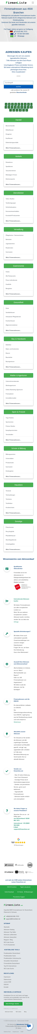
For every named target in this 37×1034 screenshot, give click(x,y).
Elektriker (8, 345)
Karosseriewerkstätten (12, 211)
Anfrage (16, 622)
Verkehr (18, 156)
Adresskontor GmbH (22, 1024)
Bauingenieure (10, 361)
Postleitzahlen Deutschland (12, 953)
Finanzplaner (10, 394)
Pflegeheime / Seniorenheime (14, 235)
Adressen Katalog (9, 929)
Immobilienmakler (11, 398)
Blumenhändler (10, 126)
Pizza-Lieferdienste (11, 280)
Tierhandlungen (10, 495)
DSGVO (6, 984)
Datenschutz (7, 979)
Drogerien (9, 134)
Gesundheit (18, 302)
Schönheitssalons (11, 207)
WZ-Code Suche (9, 942)
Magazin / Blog (8, 939)
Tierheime (9, 499)
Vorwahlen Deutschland (11, 961)
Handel (18, 120)
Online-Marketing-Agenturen (14, 389)
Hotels (7, 272)
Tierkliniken (9, 503)
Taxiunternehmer (11, 170)
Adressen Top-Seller (10, 932)
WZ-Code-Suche (9, 968)
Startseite (6, 927)
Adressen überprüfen (10, 937)
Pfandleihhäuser (10, 535)
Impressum (7, 977)
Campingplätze (10, 544)
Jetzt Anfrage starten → (13, 1003)
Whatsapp (20, 36)
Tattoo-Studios (10, 199)
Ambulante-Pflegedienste (13, 316)
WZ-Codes (18, 1011)
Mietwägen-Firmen (11, 175)
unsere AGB (7, 982)
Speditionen (9, 166)
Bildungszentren (10, 454)
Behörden (9, 239)
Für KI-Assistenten (9, 945)
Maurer (8, 353)
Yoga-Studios (10, 418)
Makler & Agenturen (18, 375)
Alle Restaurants (11, 276)
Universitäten (10, 458)
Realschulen (9, 248)
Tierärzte (8, 491)
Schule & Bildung (18, 448)
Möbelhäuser (10, 130)
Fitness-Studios (10, 426)
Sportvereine (9, 422)
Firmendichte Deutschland (12, 963)
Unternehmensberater (12, 381)
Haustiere (19, 485)
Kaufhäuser (9, 138)
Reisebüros (9, 162)
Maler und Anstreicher (12, 349)
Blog (25, 1011)
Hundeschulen (10, 507)
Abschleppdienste (11, 540)
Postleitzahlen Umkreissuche (12, 958)
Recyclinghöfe (10, 531)
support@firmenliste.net (22, 829)
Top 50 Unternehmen (10, 966)
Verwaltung (18, 229)
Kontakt (6, 987)
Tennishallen (9, 434)
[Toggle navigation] (32, 3)
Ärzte (7, 308)
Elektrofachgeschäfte (12, 142)
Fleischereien (10, 527)
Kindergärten (9, 471)
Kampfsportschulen (11, 430)
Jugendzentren (10, 243)
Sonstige (18, 521)
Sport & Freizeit (18, 412)
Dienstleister (18, 193)
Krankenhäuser (10, 321)
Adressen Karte (9, 1011)
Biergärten (9, 288)
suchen (18, 86)
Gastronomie (18, 266)
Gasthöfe (8, 284)
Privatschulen (10, 462)
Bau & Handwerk (18, 339)
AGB (22, 1031)
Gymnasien (9, 252)
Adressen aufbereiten (10, 934)
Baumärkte (9, 357)
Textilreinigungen (11, 203)
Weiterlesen (17, 722)
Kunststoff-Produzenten (13, 215)
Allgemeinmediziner (11, 325)
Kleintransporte (10, 179)
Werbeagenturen (11, 385)
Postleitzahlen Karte (10, 956)
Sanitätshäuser (10, 312)
